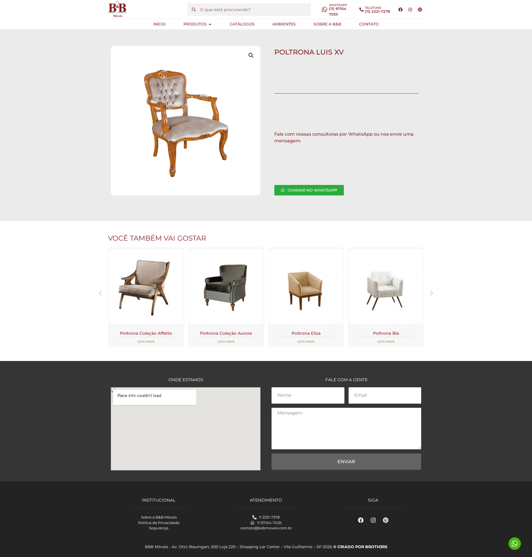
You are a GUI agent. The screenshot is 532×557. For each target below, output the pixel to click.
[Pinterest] (420, 9)
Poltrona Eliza (306, 333)
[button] (251, 55)
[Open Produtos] (210, 24)
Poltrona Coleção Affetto (146, 333)
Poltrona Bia (386, 333)
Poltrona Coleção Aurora (226, 333)
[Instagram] (410, 9)
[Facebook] (400, 9)
